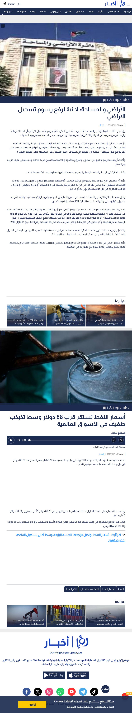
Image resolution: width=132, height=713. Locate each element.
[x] (38, 692)
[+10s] (121, 440)
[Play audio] (11, 440)
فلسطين (80, 11)
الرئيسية (127, 11)
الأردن (100, 11)
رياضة (32, 11)
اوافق (32, 704)
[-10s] (114, 440)
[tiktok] (94, 692)
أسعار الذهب (113, 11)
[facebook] (27, 692)
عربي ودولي (55, 11)
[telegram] (83, 692)
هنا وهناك (21, 11)
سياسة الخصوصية (75, 707)
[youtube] (72, 692)
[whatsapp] (60, 692)
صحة (91, 11)
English (11, 4)
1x (19, 440)
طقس (68, 11)
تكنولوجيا (8, 11)
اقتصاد (43, 11)
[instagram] (49, 692)
